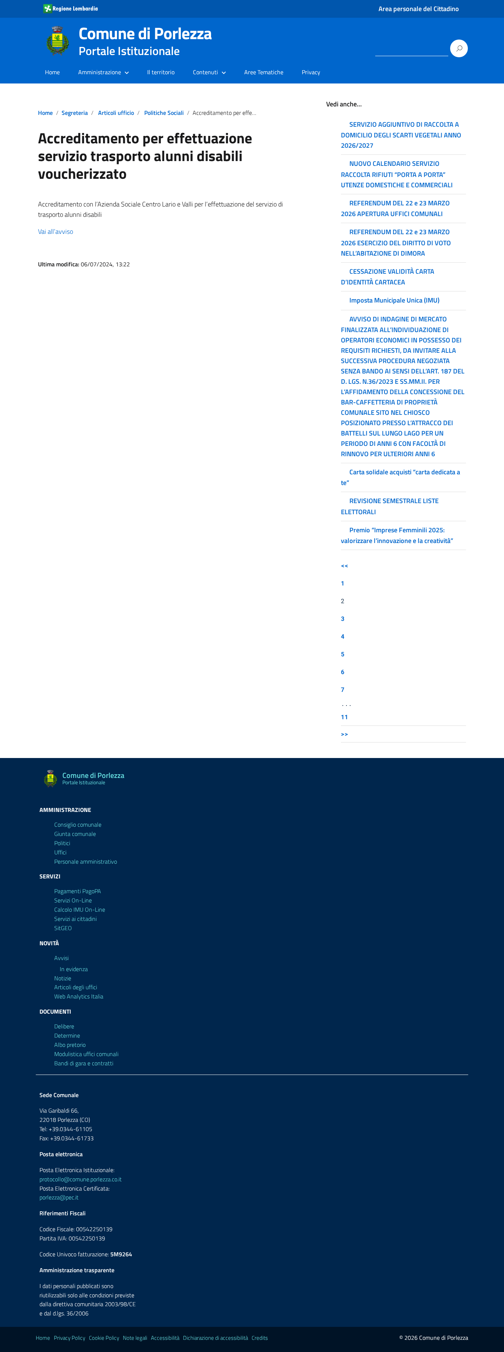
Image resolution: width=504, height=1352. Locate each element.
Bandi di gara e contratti (83, 1063)
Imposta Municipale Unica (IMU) (394, 300)
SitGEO (63, 927)
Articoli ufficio (116, 112)
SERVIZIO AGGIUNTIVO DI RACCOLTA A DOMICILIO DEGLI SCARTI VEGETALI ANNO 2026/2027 (401, 134)
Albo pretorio (70, 1044)
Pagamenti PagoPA (77, 891)
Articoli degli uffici (75, 987)
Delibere (64, 1026)
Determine (67, 1035)
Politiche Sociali (164, 112)
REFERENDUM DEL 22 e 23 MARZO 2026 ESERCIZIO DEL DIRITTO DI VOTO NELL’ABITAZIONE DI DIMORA (396, 242)
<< (344, 565)
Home (52, 72)
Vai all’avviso (55, 231)
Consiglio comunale (77, 824)
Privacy (311, 72)
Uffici (60, 852)
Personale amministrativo (85, 861)
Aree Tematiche (263, 72)
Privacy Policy (69, 1338)
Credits (260, 1338)
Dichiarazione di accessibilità (215, 1338)
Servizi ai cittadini (75, 918)
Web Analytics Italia (78, 996)
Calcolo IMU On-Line (79, 909)
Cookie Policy (104, 1338)
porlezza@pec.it (59, 1197)
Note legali (135, 1338)
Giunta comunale (75, 833)
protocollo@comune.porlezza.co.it (80, 1179)
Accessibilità (165, 1338)
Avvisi (61, 957)
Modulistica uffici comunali (86, 1053)
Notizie (62, 978)
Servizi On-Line (73, 900)
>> (344, 734)
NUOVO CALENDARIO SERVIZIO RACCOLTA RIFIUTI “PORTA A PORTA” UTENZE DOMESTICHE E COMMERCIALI (397, 174)
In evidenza (74, 969)
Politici (62, 843)
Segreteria (75, 112)
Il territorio (161, 72)
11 (344, 717)
